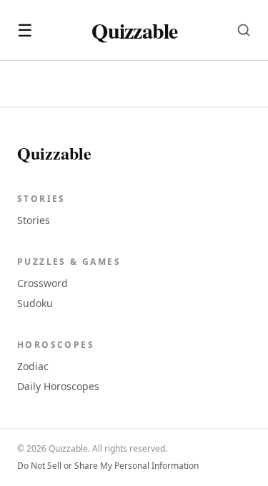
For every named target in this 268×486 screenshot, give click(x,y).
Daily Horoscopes (58, 386)
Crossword (42, 283)
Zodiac (33, 366)
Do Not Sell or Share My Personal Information (108, 466)
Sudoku (35, 303)
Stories (33, 220)
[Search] (244, 30)
